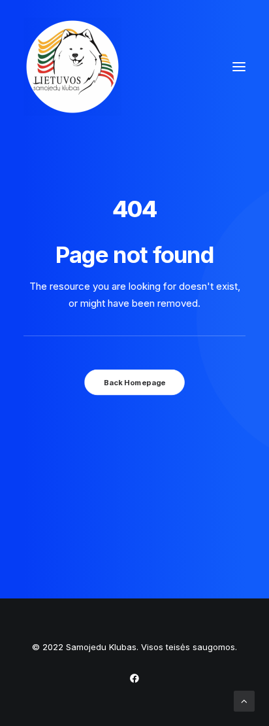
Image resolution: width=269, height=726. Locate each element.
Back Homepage (134, 382)
